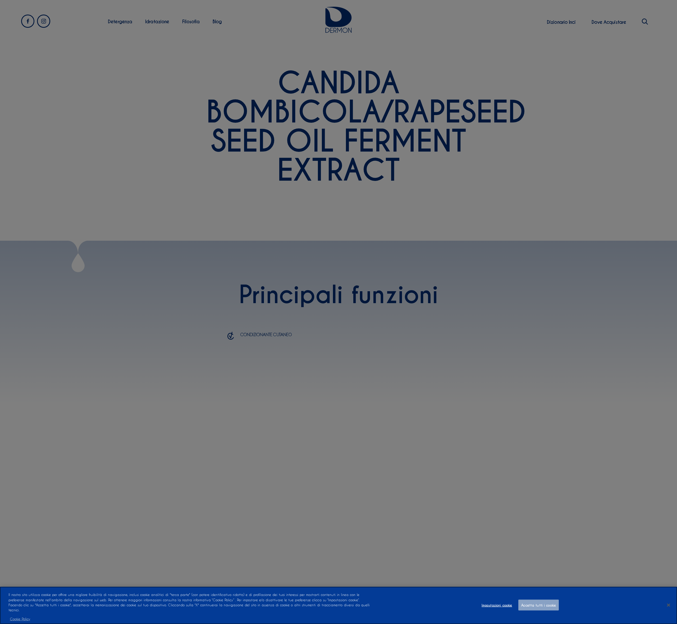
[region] (338, 605)
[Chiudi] (668, 605)
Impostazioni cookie (497, 605)
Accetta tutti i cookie (538, 605)
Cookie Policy (20, 619)
